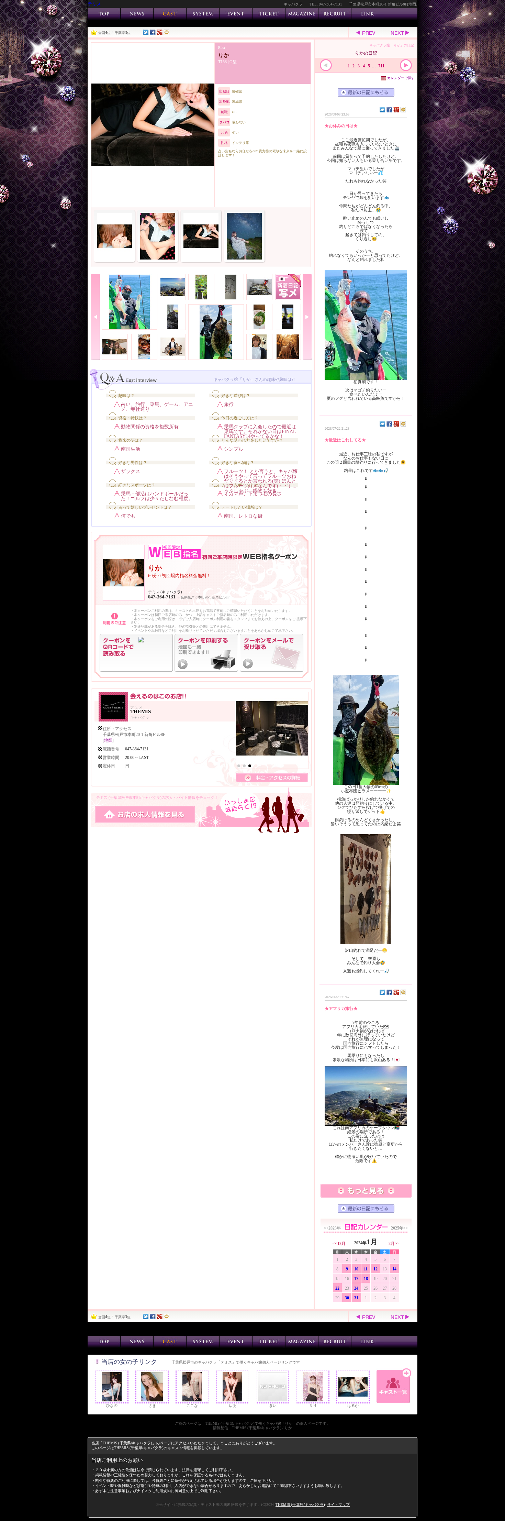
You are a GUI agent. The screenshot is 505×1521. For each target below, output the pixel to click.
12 (375, 1269)
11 (366, 1269)
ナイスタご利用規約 (154, 1491)
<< (339, 1244)
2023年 (332, 1228)
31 (356, 1298)
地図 (412, 4)
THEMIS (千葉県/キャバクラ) (300, 1504)
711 (381, 66)
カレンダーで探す (401, 78)
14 (394, 1269)
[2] (244, 765)
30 (347, 1298)
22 (337, 1288)
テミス (94, 4)
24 (356, 1288)
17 (356, 1278)
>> (394, 1244)
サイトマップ (338, 1504)
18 (366, 1278)
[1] (238, 765)
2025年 (399, 1228)
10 (356, 1269)
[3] (249, 765)
